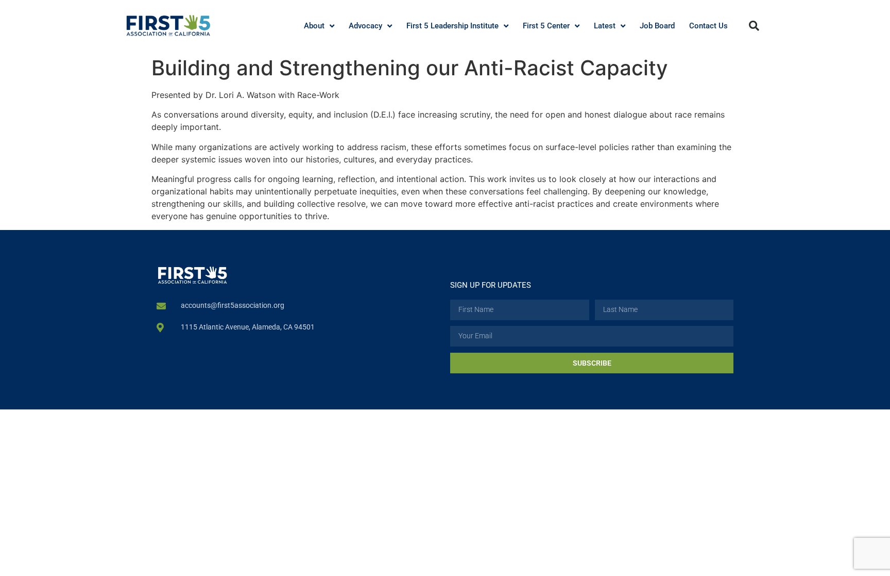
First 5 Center (546, 25)
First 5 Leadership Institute (452, 25)
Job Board (657, 25)
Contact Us (708, 25)
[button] (754, 25)
